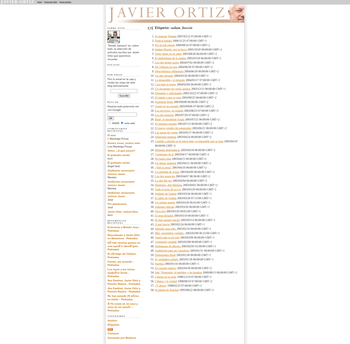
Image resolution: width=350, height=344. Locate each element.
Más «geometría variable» (170, 233)
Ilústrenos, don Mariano (168, 185)
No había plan (163, 158)
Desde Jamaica (127, 18)
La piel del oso (163, 180)
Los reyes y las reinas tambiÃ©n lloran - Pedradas (121, 272)
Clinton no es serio (165, 276)
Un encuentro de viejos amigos (172, 88)
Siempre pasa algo (165, 228)
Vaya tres (160, 211)
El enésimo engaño (166, 123)
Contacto (113, 333)
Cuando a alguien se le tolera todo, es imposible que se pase (189, 141)
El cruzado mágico (165, 268)
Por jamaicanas (117, 203)
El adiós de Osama (165, 198)
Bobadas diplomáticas (167, 150)
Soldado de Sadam (165, 193)
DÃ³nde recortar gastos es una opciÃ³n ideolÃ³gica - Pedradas (124, 246)
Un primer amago (165, 202)
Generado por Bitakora (122, 337)
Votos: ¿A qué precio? (121, 150)
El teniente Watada (165, 36)
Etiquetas (113, 324)
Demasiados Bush (165, 255)
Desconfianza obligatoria (169, 71)
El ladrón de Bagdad (167, 290)
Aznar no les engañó (167, 106)
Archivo (112, 320)
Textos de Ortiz (50, 2)
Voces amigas (65, 2)
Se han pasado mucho (167, 220)
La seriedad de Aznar (167, 171)
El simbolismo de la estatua (170, 58)
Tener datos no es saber (168, 53)
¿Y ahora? (161, 285)
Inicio (39, 2)
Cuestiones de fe (164, 154)
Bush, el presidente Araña (169, 119)
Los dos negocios (165, 176)
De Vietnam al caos (166, 67)
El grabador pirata (119, 155)
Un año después (164, 75)
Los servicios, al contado (169, 110)
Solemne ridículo (164, 206)
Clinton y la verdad (166, 281)
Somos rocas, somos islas (124, 143)
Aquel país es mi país (167, 237)
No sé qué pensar (165, 45)
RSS (110, 329)
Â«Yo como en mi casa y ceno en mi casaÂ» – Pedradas (123, 307)
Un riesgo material (165, 163)
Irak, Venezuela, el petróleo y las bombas (178, 272)
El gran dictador (164, 215)
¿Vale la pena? (163, 167)
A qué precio (162, 224)
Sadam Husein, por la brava (171, 49)
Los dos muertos (164, 115)
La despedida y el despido (170, 80)
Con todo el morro (165, 84)
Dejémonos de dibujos (168, 246)
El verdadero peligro (166, 259)
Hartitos (159, 263)
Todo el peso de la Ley (168, 189)
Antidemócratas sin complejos (172, 250)
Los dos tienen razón (167, 62)
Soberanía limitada (165, 136)
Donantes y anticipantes (168, 93)
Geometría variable (166, 241)
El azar (112, 135)
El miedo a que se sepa (168, 97)
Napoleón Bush (164, 101)
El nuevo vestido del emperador (173, 128)
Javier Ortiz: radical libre (123, 211)
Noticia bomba (163, 40)
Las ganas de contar (166, 132)
